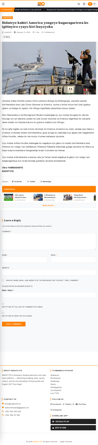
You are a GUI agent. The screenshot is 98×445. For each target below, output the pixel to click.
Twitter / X (69, 404)
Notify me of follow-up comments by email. (22, 307)
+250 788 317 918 (12, 415)
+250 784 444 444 (13, 411)
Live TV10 (55, 393)
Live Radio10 (56, 390)
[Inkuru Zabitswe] (84, 3)
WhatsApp (47, 181)
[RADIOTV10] (41, 4)
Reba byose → (49, 205)
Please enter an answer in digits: (17, 286)
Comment (7, 231)
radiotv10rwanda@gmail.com (17, 408)
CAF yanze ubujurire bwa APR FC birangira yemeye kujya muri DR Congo (21, 196)
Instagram (57, 410)
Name (5, 255)
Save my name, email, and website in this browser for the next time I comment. (42, 280)
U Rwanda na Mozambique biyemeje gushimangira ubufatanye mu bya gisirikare (50, 196)
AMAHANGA (7, 17)
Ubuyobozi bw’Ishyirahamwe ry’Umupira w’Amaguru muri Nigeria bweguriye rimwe (81, 196)
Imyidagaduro (56, 387)
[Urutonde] (3, 4)
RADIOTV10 (37, 442)
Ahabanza (55, 375)
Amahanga (55, 381)
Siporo (53, 384)
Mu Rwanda (55, 378)
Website (5, 268)
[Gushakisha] (78, 3)
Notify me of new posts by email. (17, 316)
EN (94, 4)
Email (54, 255)
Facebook (18, 181)
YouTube (82, 404)
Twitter (32, 181)
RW (90, 4)
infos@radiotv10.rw (13, 404)
